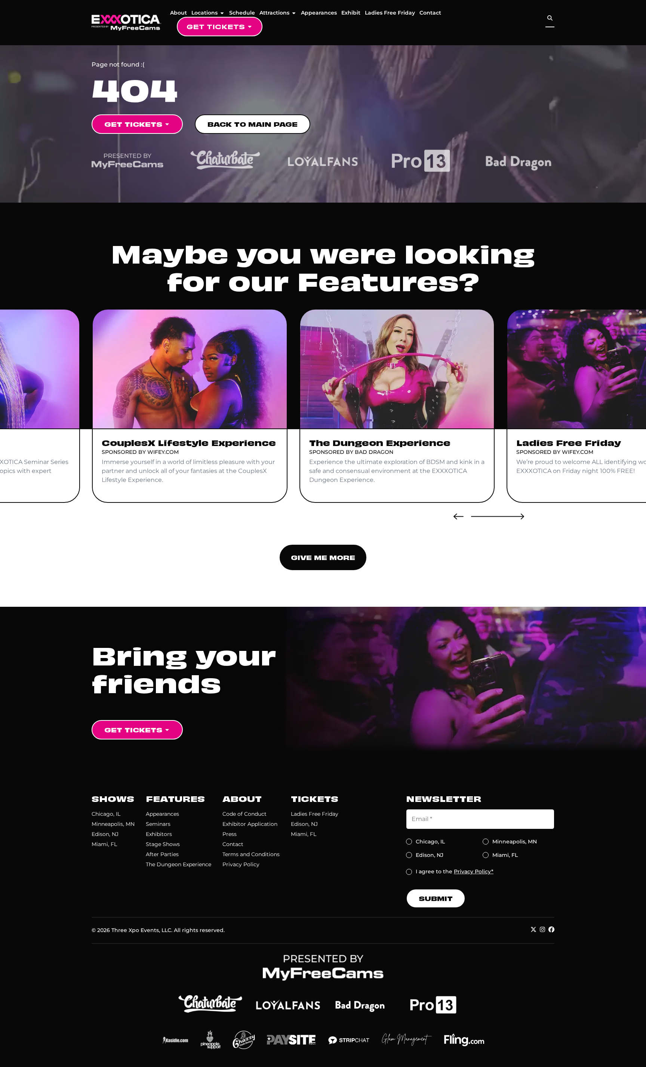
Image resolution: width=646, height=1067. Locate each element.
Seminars (158, 824)
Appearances (319, 12)
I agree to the (454, 871)
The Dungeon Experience (178, 864)
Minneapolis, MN (113, 824)
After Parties (162, 854)
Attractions (274, 12)
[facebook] (551, 929)
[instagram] (542, 929)
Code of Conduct (244, 814)
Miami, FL (104, 844)
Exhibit (350, 12)
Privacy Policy (240, 864)
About (178, 12)
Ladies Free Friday (390, 12)
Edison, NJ (105, 834)
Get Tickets (216, 26)
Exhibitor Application (249, 824)
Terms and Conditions (251, 854)
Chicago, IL (106, 814)
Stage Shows (163, 844)
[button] (458, 516)
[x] (533, 929)
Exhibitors (159, 834)
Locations (204, 12)
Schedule (242, 12)
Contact (430, 12)
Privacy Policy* (473, 871)
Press (229, 834)
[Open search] (549, 18)
